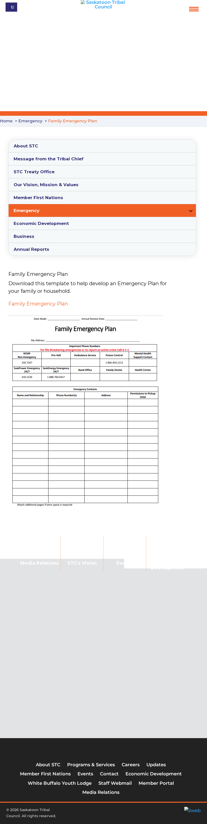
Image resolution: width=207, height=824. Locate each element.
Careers (131, 765)
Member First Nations (38, 197)
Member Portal (156, 783)
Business (24, 236)
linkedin (114, 811)
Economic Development (41, 223)
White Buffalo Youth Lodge (60, 783)
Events (124, 563)
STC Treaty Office (34, 171)
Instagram (105, 811)
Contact (109, 774)
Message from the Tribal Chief (49, 158)
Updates (156, 765)
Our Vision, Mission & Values (46, 184)
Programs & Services (91, 765)
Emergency (26, 210)
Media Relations (100, 792)
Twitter (97, 811)
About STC (26, 145)
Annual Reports (31, 249)
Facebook (89, 811)
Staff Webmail (115, 783)
